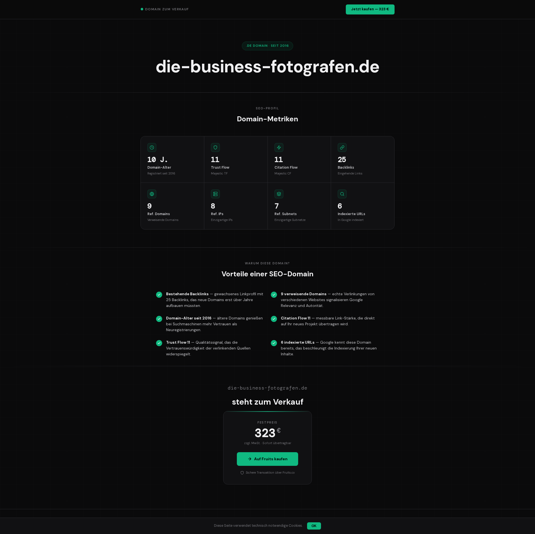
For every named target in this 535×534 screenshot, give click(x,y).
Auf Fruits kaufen (271, 458)
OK (314, 526)
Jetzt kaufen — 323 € (370, 9)
